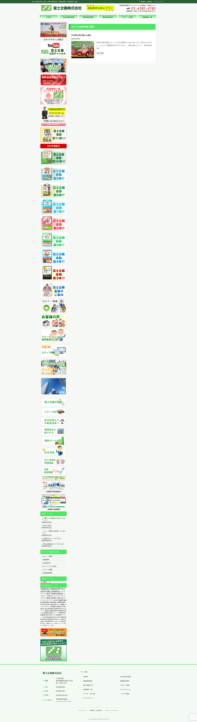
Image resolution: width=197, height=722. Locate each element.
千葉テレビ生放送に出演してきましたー (54, 519)
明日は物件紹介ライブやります (53, 544)
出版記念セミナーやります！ (52, 538)
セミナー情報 (47, 556)
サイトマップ (160, 1)
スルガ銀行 (61, 619)
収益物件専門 (53, 611)
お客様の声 (47, 563)
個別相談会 (46, 602)
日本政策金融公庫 (48, 617)
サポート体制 (124, 685)
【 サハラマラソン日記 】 (53, 39)
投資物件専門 (58, 609)
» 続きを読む (100, 53)
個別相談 (53, 602)
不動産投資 (44, 589)
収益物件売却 (44, 615)
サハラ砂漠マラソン (45, 625)
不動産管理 (62, 613)
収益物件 (46, 613)
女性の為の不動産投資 (60, 617)
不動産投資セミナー (58, 591)
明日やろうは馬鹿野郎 (55, 615)
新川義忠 (47, 591)
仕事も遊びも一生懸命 (57, 604)
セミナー (55, 613)
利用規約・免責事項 (146, 1)
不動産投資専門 (55, 589)
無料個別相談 (87, 681)
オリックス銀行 (54, 623)
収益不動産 (43, 619)
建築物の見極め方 (56, 606)
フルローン (57, 621)
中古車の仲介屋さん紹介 (81, 35)
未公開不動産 (49, 609)
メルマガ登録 (124, 694)
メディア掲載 (47, 569)
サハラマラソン (125, 689)
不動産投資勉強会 (56, 593)
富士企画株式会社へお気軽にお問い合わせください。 (137, 8)
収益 (56, 619)
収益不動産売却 (49, 621)
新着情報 (46, 559)
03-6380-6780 (60, 687)
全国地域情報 (47, 573)
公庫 (52, 625)
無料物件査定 (124, 681)
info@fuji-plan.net (61, 695)
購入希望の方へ (88, 685)
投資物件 (53, 598)
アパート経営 (45, 593)
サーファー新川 (62, 623)
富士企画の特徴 (125, 676)
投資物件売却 (51, 619)
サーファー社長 (52, 600)
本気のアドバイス (53, 596)
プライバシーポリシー (112, 710)
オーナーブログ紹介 (50, 566)
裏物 (50, 613)
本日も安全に (47, 525)
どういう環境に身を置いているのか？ (54, 532)
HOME (85, 676)
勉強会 (47, 611)
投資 (43, 623)
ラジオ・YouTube (89, 694)
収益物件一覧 (87, 689)
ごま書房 (47, 623)
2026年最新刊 (53, 146)
